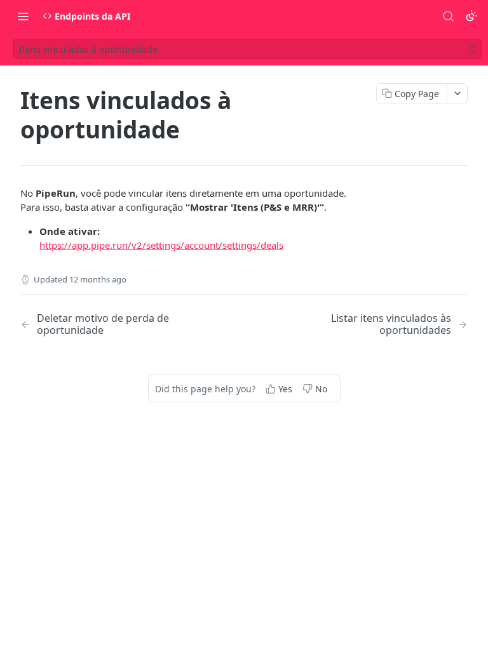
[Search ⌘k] (448, 16)
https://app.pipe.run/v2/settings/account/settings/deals (161, 245)
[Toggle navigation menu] (23, 16)
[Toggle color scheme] (471, 16)
